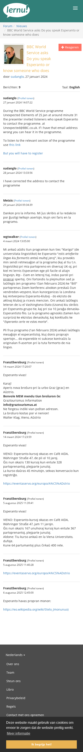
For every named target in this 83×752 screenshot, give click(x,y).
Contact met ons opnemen (25, 715)
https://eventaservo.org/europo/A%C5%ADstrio (36, 483)
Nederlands (14, 655)
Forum (7, 26)
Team (10, 672)
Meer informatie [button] (18, 733)
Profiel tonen (25, 98)
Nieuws (21, 26)
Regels (11, 706)
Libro (10, 689)
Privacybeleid (15, 698)
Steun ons (13, 681)
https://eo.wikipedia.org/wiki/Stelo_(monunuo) (36, 609)
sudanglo (17, 77)
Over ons (12, 664)
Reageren (71, 47)
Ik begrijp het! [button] (41, 744)
